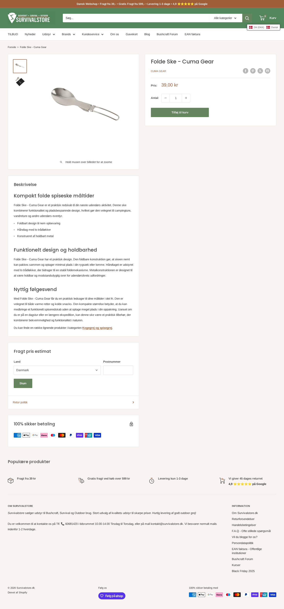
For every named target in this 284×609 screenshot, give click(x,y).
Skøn (23, 383)
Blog (147, 34)
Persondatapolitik (242, 543)
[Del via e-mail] (267, 71)
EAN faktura (192, 34)
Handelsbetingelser (244, 525)
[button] (263, 27)
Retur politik (20, 402)
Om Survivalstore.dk (245, 513)
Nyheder (30, 34)
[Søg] (247, 18)
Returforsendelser (243, 519)
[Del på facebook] (245, 71)
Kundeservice (90, 34)
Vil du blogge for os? (244, 537)
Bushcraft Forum (167, 34)
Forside (12, 47)
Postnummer (112, 361)
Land (17, 361)
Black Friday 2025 (243, 571)
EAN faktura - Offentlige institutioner (247, 551)
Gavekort (132, 34)
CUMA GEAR (158, 71)
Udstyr (46, 34)
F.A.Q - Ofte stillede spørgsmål (251, 531)
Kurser (236, 565)
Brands (66, 34)
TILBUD (13, 34)
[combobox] (136, 18)
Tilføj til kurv (180, 112)
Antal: (155, 97)
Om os (114, 34)
